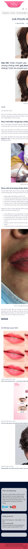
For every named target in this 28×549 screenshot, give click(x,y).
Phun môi (4, 318)
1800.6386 (10, 523)
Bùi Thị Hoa (20, 23)
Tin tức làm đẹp (21, 13)
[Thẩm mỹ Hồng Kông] (14, 4)
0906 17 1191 (18, 527)
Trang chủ (6, 13)
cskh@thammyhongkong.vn (15, 525)
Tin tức (12, 13)
